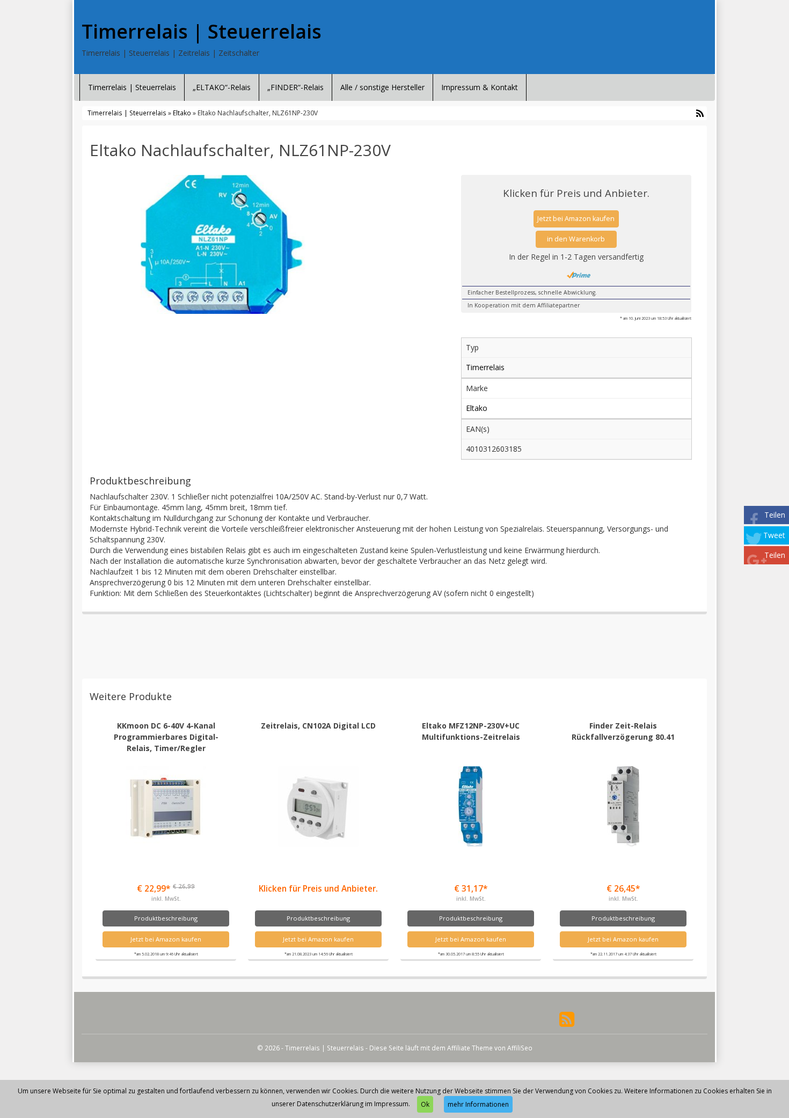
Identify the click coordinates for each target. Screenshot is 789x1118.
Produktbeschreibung (166, 918)
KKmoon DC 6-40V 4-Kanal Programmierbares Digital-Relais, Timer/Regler (166, 736)
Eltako (182, 112)
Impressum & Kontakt (479, 87)
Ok (425, 1104)
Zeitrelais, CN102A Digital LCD (318, 725)
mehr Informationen (478, 1104)
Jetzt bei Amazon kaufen (576, 218)
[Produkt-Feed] (566, 1018)
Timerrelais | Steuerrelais (202, 31)
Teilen (774, 515)
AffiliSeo (519, 1047)
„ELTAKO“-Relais (222, 87)
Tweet (774, 535)
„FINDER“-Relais (295, 87)
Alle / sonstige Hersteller (382, 87)
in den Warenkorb (576, 239)
